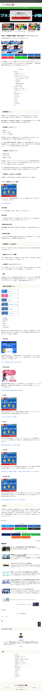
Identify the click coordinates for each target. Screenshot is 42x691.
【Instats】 (10, 300)
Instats (16, 98)
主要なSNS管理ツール (18, 93)
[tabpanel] (8, 27)
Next (41, 27)
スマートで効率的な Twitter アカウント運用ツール (11, 362)
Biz (2, 520)
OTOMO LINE (17, 103)
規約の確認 (18, 80)
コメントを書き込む (21, 613)
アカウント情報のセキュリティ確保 (22, 78)
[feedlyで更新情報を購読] (30, 534)
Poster (16, 100)
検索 (2, 620)
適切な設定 (18, 81)
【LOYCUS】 (11, 308)
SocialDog (17, 95)
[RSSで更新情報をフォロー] (21, 537)
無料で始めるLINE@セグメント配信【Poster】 (11, 444)
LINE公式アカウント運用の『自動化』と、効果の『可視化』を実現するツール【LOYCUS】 (20, 471)
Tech (5, 520)
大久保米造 (21, 640)
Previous (0, 27)
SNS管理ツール (17, 71)
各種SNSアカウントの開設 (20, 88)
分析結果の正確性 (19, 85)
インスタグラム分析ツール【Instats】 (9, 416)
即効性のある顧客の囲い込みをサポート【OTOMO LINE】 (13, 499)
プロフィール (7, 687)
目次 (19, 69)
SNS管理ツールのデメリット (20, 75)
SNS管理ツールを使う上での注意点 (21, 76)
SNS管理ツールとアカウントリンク (21, 90)
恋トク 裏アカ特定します (6, 203)
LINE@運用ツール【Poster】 (13, 304)
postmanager (17, 96)
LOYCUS (16, 101)
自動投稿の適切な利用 (20, 83)
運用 (15, 91)
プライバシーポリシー (21, 687)
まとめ (15, 105)
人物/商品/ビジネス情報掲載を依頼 (21, 17)
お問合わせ (34, 687)
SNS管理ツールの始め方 (18, 86)
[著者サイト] (11, 534)
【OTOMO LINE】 (12, 313)
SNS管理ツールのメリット (20, 73)
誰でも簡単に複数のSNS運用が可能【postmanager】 (12, 390)
